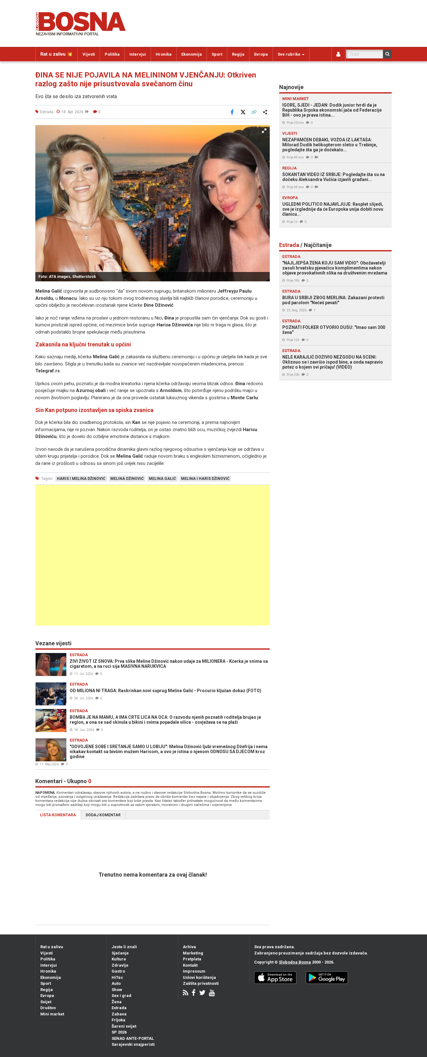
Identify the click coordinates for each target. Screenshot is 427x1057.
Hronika (164, 54)
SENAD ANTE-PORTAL (133, 1038)
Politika (112, 54)
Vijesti (89, 54)
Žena (117, 1001)
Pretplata (192, 959)
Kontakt (190, 965)
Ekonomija (191, 54)
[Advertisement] (152, 555)
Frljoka (118, 1020)
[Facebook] (194, 993)
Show (117, 989)
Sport (217, 54)
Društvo (48, 1007)
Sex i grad (121, 995)
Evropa (261, 54)
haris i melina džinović (81, 478)
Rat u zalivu (51, 946)
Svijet (45, 1001)
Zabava (119, 1014)
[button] (264, 131)
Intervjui (137, 54)
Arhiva (189, 946)
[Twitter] (202, 993)
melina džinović (127, 478)
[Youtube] (212, 993)
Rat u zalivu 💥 (56, 54)
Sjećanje (120, 953)
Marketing (193, 953)
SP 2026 (119, 1032)
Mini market (52, 1014)
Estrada (119, 1007)
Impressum (194, 971)
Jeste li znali (124, 946)
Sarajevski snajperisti (133, 1044)
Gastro (118, 971)
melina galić (162, 478)
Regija (238, 54)
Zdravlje (120, 965)
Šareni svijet (124, 1026)
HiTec (117, 977)
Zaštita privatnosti (201, 983)
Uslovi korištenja (199, 977)
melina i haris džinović (205, 478)
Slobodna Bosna (295, 962)
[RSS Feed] (185, 993)
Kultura (119, 959)
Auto (116, 983)
